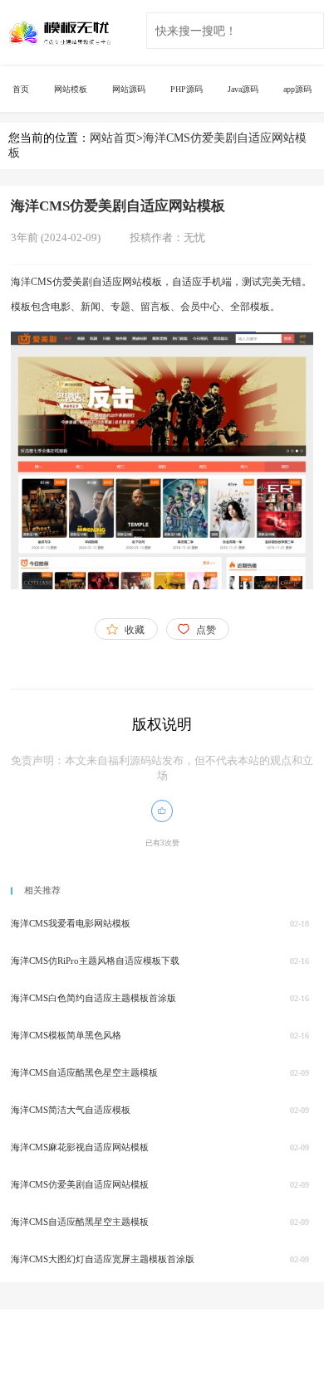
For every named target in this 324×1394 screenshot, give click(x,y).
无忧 (194, 237)
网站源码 (128, 89)
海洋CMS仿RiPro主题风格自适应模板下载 (95, 961)
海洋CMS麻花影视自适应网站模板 (80, 1147)
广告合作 (95, 1338)
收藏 (135, 630)
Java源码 (243, 89)
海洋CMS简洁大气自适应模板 (70, 1110)
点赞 (206, 630)
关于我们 (31, 1338)
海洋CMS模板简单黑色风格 (66, 1035)
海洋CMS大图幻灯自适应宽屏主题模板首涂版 (102, 1259)
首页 (20, 89)
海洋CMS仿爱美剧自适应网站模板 (80, 1184)
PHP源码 (186, 89)
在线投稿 (159, 1338)
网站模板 (70, 89)
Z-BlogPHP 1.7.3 (49, 1364)
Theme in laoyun (148, 1364)
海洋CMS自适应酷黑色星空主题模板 (84, 1072)
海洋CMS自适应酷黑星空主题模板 (80, 1222)
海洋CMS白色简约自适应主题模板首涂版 (93, 998)
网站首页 (113, 138)
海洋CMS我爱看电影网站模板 (70, 923)
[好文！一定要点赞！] (162, 810)
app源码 (297, 89)
